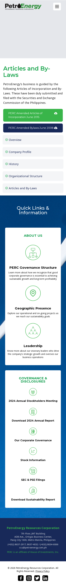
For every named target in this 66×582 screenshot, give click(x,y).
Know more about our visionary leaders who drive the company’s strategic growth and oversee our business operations (33, 354)
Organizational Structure (25, 176)
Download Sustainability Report (33, 499)
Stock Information (33, 460)
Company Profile (19, 152)
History (13, 164)
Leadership (33, 346)
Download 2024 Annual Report (33, 420)
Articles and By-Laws (22, 188)
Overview (14, 140)
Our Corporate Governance (33, 440)
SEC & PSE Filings (33, 479)
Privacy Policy (42, 571)
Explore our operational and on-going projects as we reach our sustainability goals (33, 315)
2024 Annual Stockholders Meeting (33, 400)
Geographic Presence (33, 308)
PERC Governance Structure (33, 268)
